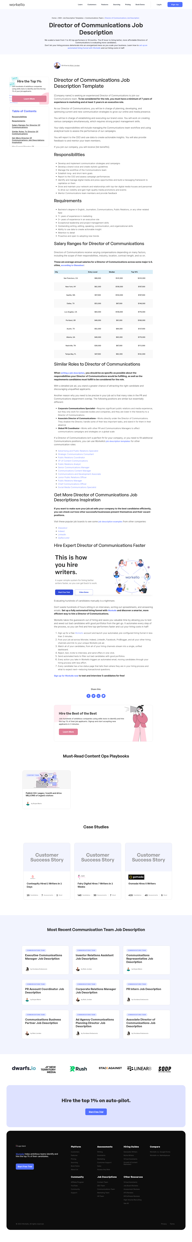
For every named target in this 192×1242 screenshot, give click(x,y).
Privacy (164, 1224)
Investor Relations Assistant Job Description (95, 957)
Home (54, 18)
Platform (76, 1146)
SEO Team (101, 1186)
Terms (172, 1224)
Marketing (101, 1159)
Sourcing (116, 5)
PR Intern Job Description (143, 989)
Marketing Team (103, 1193)
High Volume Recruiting (133, 1200)
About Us (74, 1169)
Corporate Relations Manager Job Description (96, 990)
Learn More (29, 99)
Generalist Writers (130, 1152)
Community (77, 1176)
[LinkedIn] (98, 695)
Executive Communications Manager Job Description (43, 957)
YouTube (74, 1186)
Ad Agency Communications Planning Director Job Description (95, 1023)
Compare (155, 1146)
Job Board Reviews (131, 1186)
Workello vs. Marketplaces (160, 1155)
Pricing (128, 5)
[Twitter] (93, 695)
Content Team (33, 775)
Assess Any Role (103, 1169)
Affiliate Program (77, 1182)
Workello (20, 1154)
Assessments (104, 1146)
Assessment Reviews (132, 1189)
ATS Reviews (128, 1193)
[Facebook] (88, 695)
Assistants (101, 1155)
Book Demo (140, 5)
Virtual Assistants (130, 1159)
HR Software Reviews (132, 1196)
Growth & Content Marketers (130, 1163)
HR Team (100, 1196)
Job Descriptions (107, 1176)
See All (126, 1203)
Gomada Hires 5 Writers (142, 883)
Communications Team (94, 18)
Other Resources (133, 1176)
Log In (159, 5)
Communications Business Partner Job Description (43, 1021)
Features (104, 5)
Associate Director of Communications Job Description (140, 1023)
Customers (92, 5)
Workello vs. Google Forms (160, 1152)
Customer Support (104, 1162)
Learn (80, 5)
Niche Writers (129, 1155)
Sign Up (175, 5)
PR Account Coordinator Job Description (44, 990)
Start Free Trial (96, 1112)
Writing (100, 1152)
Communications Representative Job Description (139, 959)
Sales (99, 1166)
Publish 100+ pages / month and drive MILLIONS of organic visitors (44, 794)
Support (74, 1193)
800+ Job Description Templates (70, 18)
